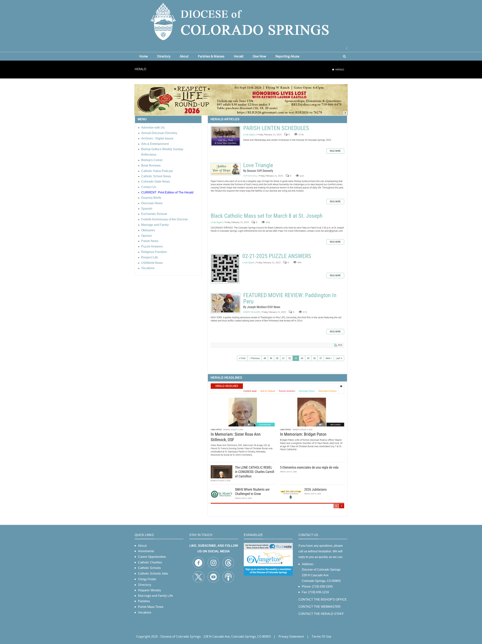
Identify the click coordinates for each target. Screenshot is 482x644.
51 (283, 358)
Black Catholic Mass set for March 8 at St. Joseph (266, 215)
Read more (335, 151)
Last (338, 358)
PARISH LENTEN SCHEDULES (225, 136)
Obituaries (335, 424)
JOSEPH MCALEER (251, 312)
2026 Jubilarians (315, 489)
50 (277, 358)
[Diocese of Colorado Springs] (241, 21)
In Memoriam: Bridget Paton (303, 434)
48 (265, 358)
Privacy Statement (291, 636)
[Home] (333, 69)
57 (321, 358)
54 (302, 358)
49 (271, 358)
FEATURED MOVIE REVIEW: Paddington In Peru (225, 303)
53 (296, 358)
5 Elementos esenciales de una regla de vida (309, 467)
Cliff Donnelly (250, 175)
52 (289, 358)
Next (328, 358)
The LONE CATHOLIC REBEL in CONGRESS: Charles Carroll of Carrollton (254, 471)
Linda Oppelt (249, 134)
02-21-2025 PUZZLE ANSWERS (225, 268)
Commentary (265, 424)
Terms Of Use (321, 636)
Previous (255, 358)
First (243, 358)
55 (308, 358)
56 (314, 358)
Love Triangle (225, 169)
